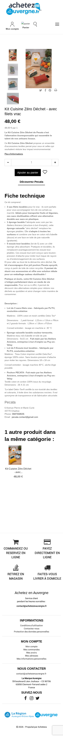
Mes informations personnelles (31, 659)
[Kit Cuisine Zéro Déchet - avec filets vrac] (13, 55)
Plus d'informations (14, 154)
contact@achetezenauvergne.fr (32, 606)
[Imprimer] (56, 90)
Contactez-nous (31, 628)
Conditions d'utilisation (31, 625)
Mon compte (31, 646)
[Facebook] (26, 699)
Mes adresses (31, 655)
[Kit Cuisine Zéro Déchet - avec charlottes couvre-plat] (18, 455)
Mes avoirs (31, 652)
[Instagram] (32, 699)
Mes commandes (31, 649)
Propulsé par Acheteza (36, 727)
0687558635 (18, 414)
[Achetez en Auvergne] (24, 8)
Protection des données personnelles (31, 631)
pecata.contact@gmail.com (25, 417)
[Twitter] (37, 699)
